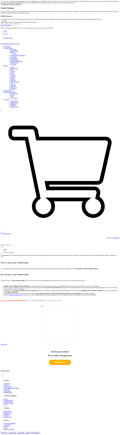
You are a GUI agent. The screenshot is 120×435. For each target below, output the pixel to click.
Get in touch (7, 425)
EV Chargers (13, 58)
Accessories (13, 57)
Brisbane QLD (14, 107)
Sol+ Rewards (14, 93)
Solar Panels (13, 49)
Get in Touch (13, 98)
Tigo (11, 83)
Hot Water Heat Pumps (16, 61)
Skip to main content (6, 25)
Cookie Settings (5, 4)
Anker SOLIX (14, 68)
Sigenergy (13, 80)
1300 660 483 (115, 238)
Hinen (15, 54)
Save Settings (4, 23)
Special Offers (7, 90)
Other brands (13, 87)
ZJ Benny (13, 86)
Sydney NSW (14, 101)
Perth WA (13, 105)
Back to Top (4, 344)
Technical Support (8, 400)
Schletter (12, 79)
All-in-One (13, 64)
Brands (6, 65)
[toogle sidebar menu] (1, 235)
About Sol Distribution (10, 92)
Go (2, 246)
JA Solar (12, 74)
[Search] (1, 110)
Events (12, 95)
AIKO (12, 67)
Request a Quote (8, 38)
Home (5, 249)
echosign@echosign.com (15, 295)
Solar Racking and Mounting (17, 55)
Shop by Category (8, 48)
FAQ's (12, 96)
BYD (11, 70)
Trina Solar (13, 84)
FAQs (5, 428)
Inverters (12, 52)
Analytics (4, 20)
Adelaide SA (13, 104)
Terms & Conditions (9, 429)
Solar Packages (14, 62)
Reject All (12, 4)
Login (5, 31)
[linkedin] (61, 376)
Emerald (12, 89)
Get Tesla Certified (9, 403)
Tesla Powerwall (14, 82)
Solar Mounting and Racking (11, 388)
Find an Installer (8, 401)
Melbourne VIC (14, 102)
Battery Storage (14, 51)
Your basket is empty (6, 233)
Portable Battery (14, 60)
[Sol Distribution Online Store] (10, 44)
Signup (6, 34)
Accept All (18, 4)
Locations (6, 99)
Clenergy (12, 71)
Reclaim (12, 77)
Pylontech (13, 76)
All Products (7, 46)
